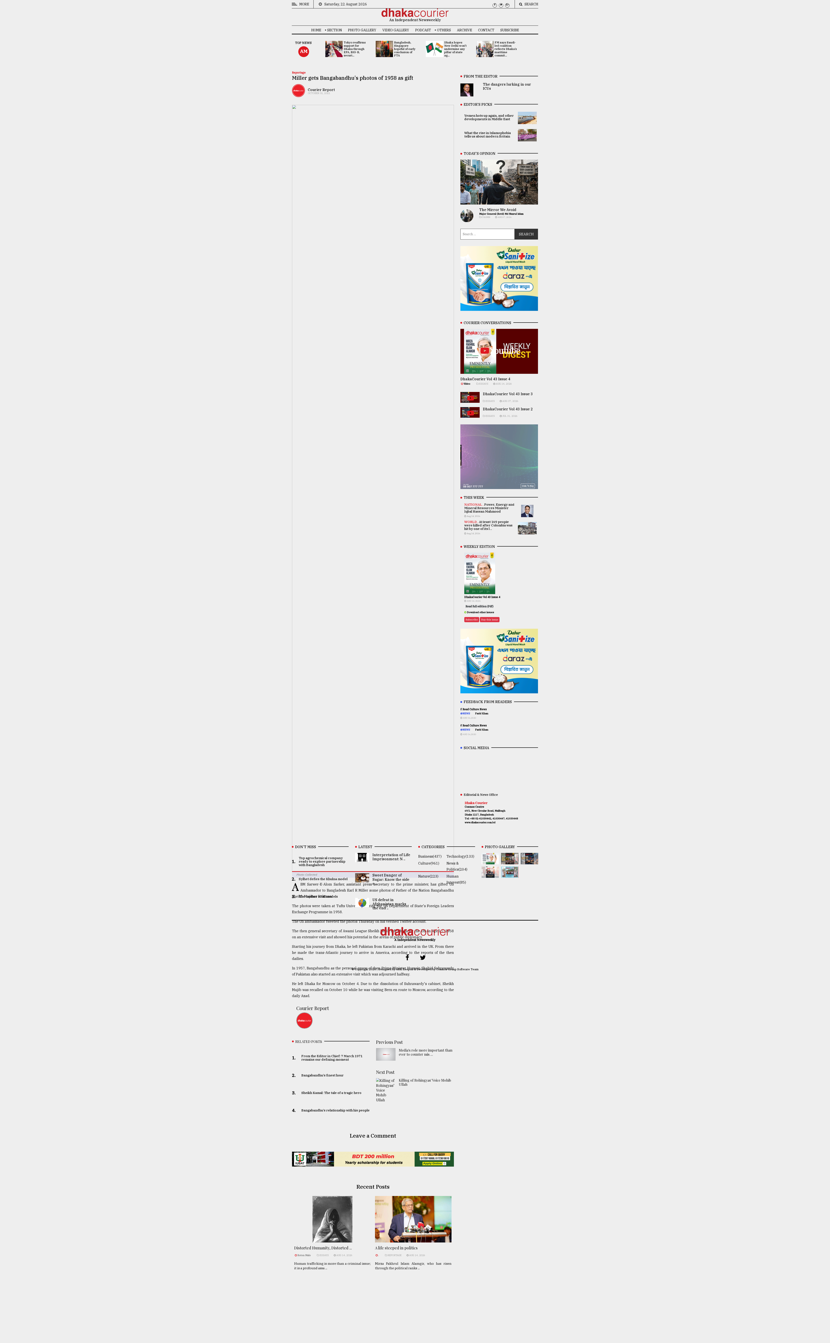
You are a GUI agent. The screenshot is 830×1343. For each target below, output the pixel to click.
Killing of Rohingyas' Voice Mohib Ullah (425, 1082)
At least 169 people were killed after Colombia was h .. (421, 1284)
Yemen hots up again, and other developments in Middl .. (342, 1308)
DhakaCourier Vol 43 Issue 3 (508, 394)
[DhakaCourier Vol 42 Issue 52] (510, 875)
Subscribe (509, 30)
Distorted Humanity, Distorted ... (323, 1247)
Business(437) (430, 856)
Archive (464, 30)
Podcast (423, 30)
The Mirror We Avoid (497, 210)
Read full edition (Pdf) (479, 606)
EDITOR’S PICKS (478, 104)
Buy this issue (489, 619)
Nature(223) (428, 876)
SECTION (334, 30)
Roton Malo (304, 1255)
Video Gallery (395, 30)
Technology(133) (460, 856)
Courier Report (321, 90)
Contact (486, 30)
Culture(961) (428, 863)
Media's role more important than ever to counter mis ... (425, 1052)
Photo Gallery (362, 30)
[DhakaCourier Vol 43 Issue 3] (510, 861)
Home (316, 30)
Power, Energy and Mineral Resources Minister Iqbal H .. (419, 1312)
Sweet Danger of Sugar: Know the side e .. (390, 879)
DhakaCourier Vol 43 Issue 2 (508, 409)
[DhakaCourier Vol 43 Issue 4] (490, 861)
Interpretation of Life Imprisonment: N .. (391, 857)
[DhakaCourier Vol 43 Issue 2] (529, 861)
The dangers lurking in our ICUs (343, 1282)
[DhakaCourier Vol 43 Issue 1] (490, 875)
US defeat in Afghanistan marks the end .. (389, 904)
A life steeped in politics (396, 1247)
